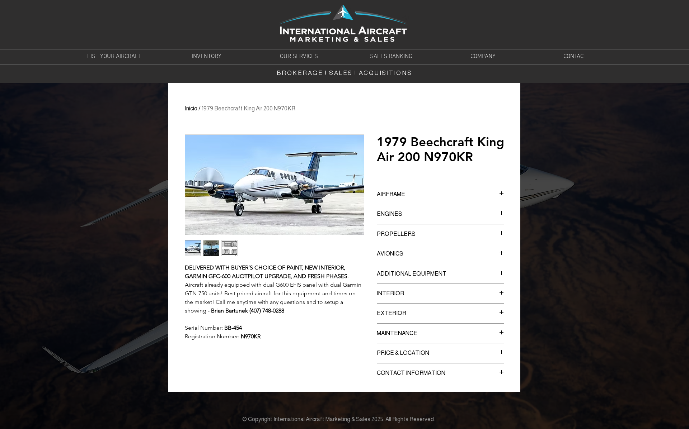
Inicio (191, 108)
